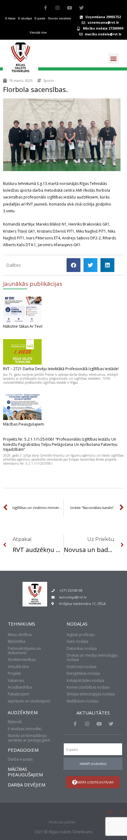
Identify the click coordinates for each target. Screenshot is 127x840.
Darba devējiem (26, 785)
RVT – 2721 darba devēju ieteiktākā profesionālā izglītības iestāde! (61, 368)
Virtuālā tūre (38, 32)
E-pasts (40, 18)
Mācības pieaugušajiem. (24, 424)
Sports (48, 80)
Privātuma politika (62, 822)
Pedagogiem (23, 750)
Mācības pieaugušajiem (25, 772)
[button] (114, 59)
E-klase (10, 18)
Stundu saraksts (59, 18)
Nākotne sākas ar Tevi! (23, 326)
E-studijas (25, 18)
